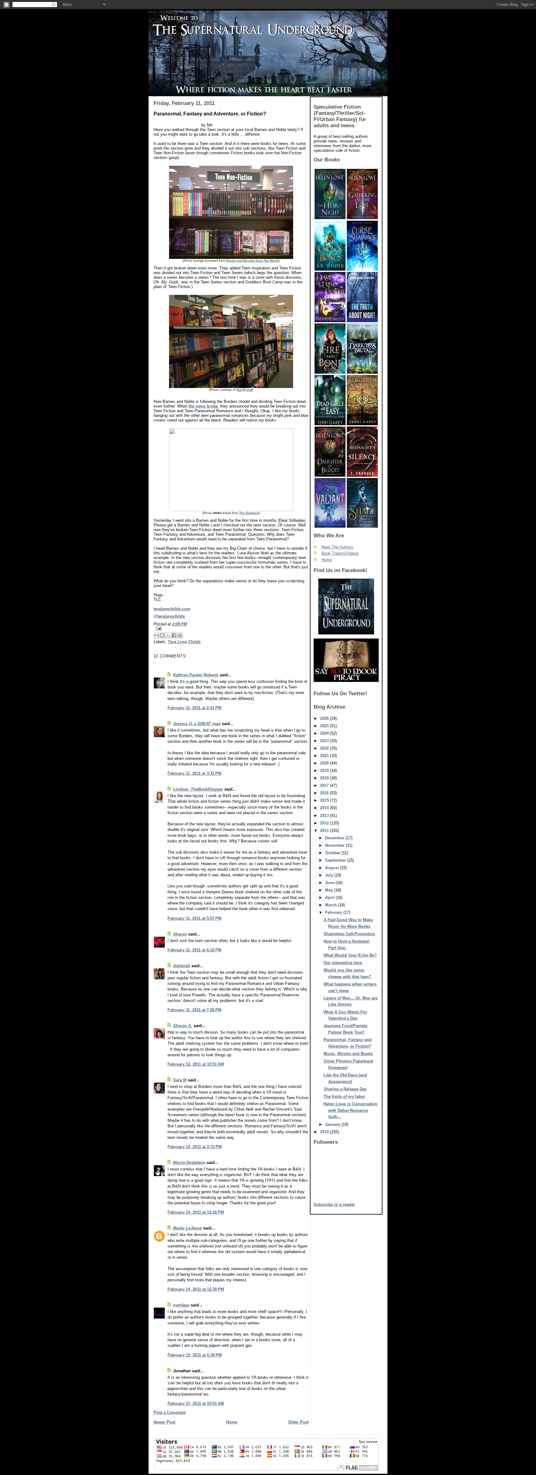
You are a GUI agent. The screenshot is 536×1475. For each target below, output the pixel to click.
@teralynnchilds (169, 616)
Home (231, 1422)
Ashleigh (181, 965)
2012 (325, 823)
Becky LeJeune (187, 1228)
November (335, 845)
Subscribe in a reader (334, 1204)
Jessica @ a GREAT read (197, 723)
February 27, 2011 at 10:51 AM (196, 1403)
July (329, 875)
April (330, 897)
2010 (325, 1132)
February (334, 912)
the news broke (203, 406)
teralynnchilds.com (172, 609)
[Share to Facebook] (174, 635)
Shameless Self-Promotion (349, 933)
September (336, 860)
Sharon (180, 934)
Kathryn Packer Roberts (195, 675)
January (333, 1124)
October (333, 852)
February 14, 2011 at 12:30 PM (196, 1289)
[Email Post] (231, 628)
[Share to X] (168, 635)
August (332, 867)
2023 (325, 740)
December (335, 838)
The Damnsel (249, 513)
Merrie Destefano (189, 1162)
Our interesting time (343, 962)
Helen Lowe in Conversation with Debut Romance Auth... (350, 1110)
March (331, 905)
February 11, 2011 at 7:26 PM (194, 1010)
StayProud (244, 389)
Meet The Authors (337, 547)
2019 (325, 770)
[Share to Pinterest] (180, 635)
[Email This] (156, 635)
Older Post (298, 1422)
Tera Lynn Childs (184, 641)
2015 (325, 800)
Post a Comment (169, 1412)
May (329, 890)
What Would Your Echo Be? (350, 955)
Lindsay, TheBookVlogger (198, 789)
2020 (325, 763)
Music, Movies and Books (348, 1053)
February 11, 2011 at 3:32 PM (194, 773)
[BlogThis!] (162, 635)
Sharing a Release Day (345, 1089)
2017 (325, 785)
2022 (325, 748)
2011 (325, 830)
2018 (325, 778)
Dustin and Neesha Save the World (252, 260)
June (330, 882)
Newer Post (164, 1422)
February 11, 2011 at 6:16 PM (194, 950)
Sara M (179, 1080)
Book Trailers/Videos (340, 553)
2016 (325, 793)
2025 (325, 726)
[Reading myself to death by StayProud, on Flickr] (231, 341)
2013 (325, 815)
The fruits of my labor (344, 1096)
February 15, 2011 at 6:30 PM (195, 1355)
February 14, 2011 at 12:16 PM (196, 1212)
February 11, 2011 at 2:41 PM (194, 708)
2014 (325, 807)
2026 (325, 718)
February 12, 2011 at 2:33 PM (195, 1146)
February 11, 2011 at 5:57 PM (194, 918)
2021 (325, 755)
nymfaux (181, 1305)
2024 (325, 733)
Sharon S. (182, 1025)
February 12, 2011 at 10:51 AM (196, 1064)
